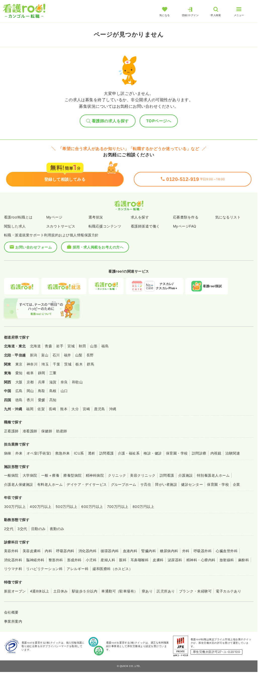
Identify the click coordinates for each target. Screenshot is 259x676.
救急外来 (62, 453)
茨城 (67, 364)
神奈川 (32, 364)
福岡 (29, 409)
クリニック (117, 475)
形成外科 (74, 560)
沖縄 (112, 409)
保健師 (46, 431)
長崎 (52, 409)
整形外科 (56, 560)
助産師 (61, 431)
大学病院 (30, 475)
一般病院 (11, 475)
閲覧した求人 (15, 226)
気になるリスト (228, 217)
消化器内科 (87, 551)
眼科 (122, 560)
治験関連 (232, 453)
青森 (48, 346)
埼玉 (45, 364)
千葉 (56, 364)
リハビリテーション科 (44, 569)
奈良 (64, 382)
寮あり (147, 591)
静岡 (41, 373)
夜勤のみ (57, 529)
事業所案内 (13, 621)
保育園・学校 (177, 453)
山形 (93, 346)
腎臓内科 (148, 551)
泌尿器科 (175, 560)
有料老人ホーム (50, 484)
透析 (91, 453)
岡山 (30, 391)
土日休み (60, 591)
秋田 (82, 346)
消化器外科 (13, 560)
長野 (90, 355)
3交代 (22, 529)
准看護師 (30, 431)
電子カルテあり (228, 591)
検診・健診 (153, 453)
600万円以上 (92, 506)
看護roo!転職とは (18, 217)
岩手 (59, 346)
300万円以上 (15, 506)
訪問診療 (199, 453)
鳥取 (41, 391)
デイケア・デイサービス (87, 484)
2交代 (8, 529)
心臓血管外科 (227, 551)
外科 (186, 551)
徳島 (19, 400)
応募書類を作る (185, 217)
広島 (19, 391)
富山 (45, 355)
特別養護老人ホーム (213, 475)
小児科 (91, 560)
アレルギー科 (78, 569)
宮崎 (86, 409)
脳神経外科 (35, 560)
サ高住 (145, 484)
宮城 (71, 346)
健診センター (192, 484)
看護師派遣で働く (145, 226)
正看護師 (11, 431)
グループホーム (123, 484)
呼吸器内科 (65, 551)
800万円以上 (143, 506)
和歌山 (77, 382)
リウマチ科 (13, 569)
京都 (30, 382)
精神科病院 (95, 475)
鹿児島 (99, 409)
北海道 (35, 346)
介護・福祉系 (129, 453)
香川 (30, 400)
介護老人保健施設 (18, 484)
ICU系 (79, 453)
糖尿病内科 (169, 551)
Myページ (54, 217)
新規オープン (15, 591)
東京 (19, 364)
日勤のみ (38, 529)
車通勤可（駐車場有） (119, 591)
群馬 (90, 364)
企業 (236, 484)
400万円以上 (40, 506)
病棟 (7, 453)
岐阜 (30, 373)
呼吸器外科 (203, 551)
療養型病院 (72, 475)
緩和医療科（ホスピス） (113, 569)
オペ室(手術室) (39, 453)
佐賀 (41, 409)
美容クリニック (142, 475)
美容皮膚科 (32, 551)
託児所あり (166, 591)
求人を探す (140, 217)
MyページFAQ (184, 226)
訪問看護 (106, 453)
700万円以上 (117, 506)
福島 (105, 346)
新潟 (33, 355)
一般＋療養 (50, 475)
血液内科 (130, 551)
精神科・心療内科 (200, 560)
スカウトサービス (60, 226)
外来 (19, 453)
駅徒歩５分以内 (84, 591)
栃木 (79, 364)
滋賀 (53, 382)
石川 (56, 355)
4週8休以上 (39, 591)
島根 (53, 391)
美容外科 (11, 551)
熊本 (63, 409)
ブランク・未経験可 (195, 591)
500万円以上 (66, 506)
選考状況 (96, 217)
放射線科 (227, 560)
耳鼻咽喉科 (140, 560)
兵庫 (41, 382)
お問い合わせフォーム (33, 247)
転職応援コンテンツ (105, 226)
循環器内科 (110, 551)
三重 (53, 373)
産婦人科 (108, 560)
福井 (67, 355)
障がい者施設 (166, 484)
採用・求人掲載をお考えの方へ (98, 247)
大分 (75, 409)
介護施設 (185, 475)
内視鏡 (215, 453)
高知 (53, 400)
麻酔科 (243, 560)
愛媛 (41, 400)
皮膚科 (158, 560)
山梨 (78, 355)
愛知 (19, 373)
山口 (64, 391)
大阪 (19, 382)
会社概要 (11, 612)
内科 (48, 551)
